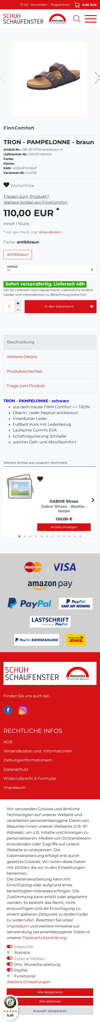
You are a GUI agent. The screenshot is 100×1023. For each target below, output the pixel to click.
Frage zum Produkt (26, 385)
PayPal (21, 970)
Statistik (22, 952)
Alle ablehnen (50, 1001)
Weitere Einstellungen (28, 982)
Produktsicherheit (24, 371)
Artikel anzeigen (64, 527)
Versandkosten (50, 232)
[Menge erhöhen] (18, 303)
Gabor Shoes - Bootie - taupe (64, 508)
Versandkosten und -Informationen (37, 751)
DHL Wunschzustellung (37, 964)
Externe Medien (29, 958)
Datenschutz (15, 769)
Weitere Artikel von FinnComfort (35, 202)
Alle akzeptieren (50, 992)
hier (83, 294)
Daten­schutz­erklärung (45, 937)
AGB (7, 742)
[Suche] (76, 18)
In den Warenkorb (59, 306)
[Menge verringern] (18, 310)
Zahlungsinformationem (27, 760)
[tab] (50, 342)
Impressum (18, 926)
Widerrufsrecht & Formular (29, 778)
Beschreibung (20, 342)
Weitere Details (22, 356)
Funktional (25, 976)
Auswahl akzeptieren (50, 1011)
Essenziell (23, 946)
